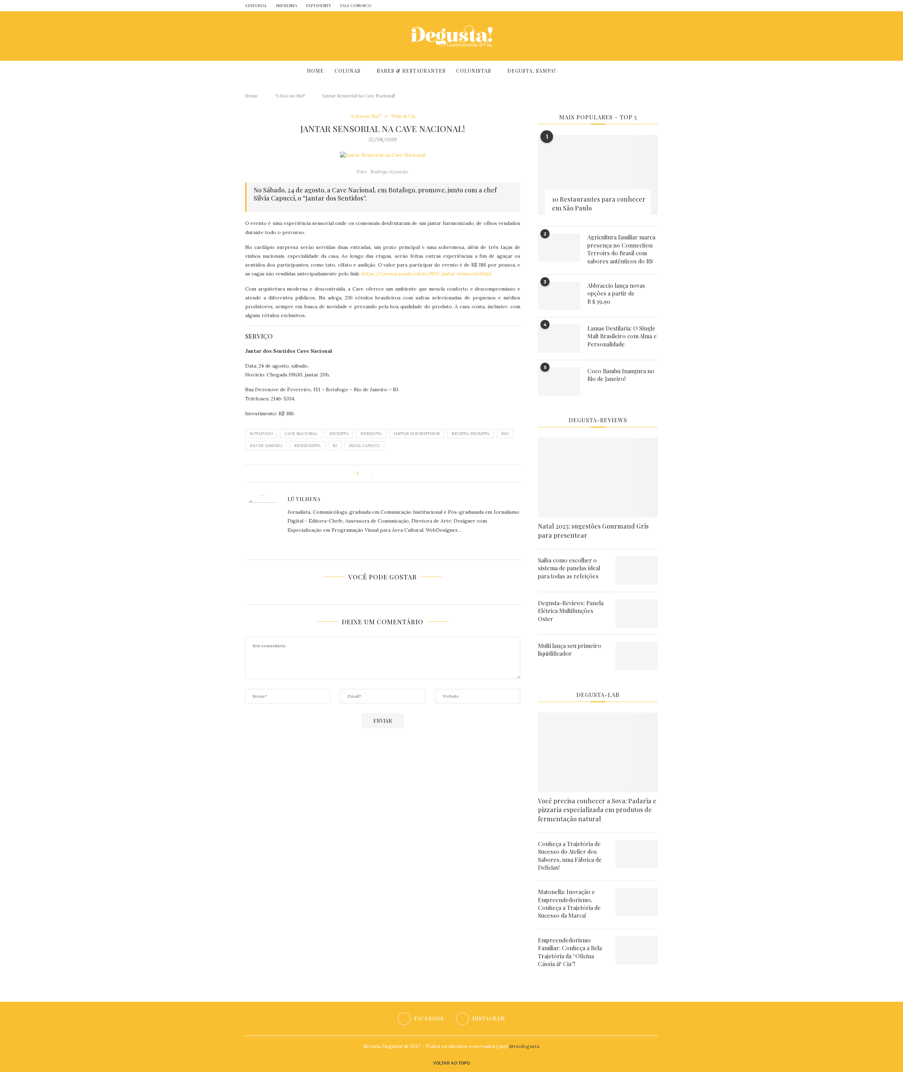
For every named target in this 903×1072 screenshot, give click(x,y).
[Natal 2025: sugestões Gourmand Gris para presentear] (598, 478)
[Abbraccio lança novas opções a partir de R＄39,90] (559, 296)
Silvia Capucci (364, 445)
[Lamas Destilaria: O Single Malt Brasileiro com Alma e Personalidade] (559, 338)
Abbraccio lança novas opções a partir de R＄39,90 (616, 293)
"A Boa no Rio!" (290, 96)
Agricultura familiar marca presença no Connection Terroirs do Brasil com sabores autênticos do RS (621, 248)
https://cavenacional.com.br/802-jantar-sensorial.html (426, 273)
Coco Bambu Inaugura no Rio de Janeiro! (620, 374)
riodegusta (307, 445)
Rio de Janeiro (266, 445)
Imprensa (286, 5)
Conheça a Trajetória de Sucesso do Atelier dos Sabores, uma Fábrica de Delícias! (570, 855)
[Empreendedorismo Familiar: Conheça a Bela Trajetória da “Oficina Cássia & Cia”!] (637, 950)
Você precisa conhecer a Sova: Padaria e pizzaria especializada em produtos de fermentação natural (597, 810)
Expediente (318, 5)
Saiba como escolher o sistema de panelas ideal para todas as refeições (569, 568)
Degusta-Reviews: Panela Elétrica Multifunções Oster (571, 611)
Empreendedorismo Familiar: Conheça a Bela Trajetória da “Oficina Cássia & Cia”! (570, 951)
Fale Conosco (355, 5)
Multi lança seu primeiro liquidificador (569, 649)
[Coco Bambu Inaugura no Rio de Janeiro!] (559, 381)
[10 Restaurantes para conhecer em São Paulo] (598, 175)
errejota (371, 433)
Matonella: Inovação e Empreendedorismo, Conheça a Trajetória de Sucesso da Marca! (569, 903)
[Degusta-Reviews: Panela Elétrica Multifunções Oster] (637, 613)
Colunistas (473, 70)
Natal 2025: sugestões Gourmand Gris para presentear (593, 530)
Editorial (256, 5)
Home (315, 70)
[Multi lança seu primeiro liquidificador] (637, 656)
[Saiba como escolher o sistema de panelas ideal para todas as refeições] (637, 570)
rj (335, 445)
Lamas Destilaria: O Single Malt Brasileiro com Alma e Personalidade (622, 336)
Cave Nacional (301, 433)
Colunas (347, 70)
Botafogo (261, 433)
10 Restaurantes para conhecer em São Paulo (599, 203)
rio (505, 433)
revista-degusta (470, 433)
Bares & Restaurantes (411, 70)
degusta (339, 433)
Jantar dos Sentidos (417, 433)
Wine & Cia (403, 116)
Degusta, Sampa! (531, 70)
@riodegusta (524, 1046)
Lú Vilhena (304, 499)
